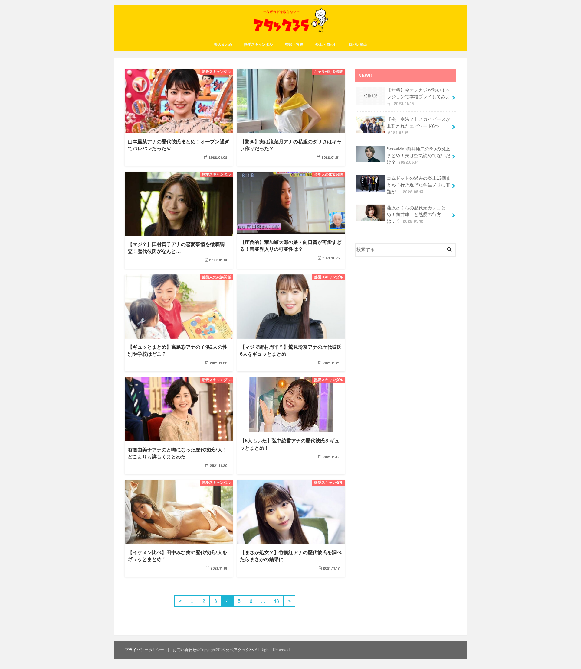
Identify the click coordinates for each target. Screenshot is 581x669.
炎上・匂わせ (326, 44)
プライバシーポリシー (144, 650)
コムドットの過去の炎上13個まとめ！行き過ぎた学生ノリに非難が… (419, 185)
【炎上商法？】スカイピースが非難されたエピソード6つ (418, 126)
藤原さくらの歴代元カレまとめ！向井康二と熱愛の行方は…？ (416, 214)
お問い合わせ (184, 650)
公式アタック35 (240, 650)
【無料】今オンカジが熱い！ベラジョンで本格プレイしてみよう (418, 97)
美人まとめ (223, 44)
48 (276, 601)
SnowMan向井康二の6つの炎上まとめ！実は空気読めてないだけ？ (418, 156)
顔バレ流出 (358, 44)
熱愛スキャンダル (258, 44)
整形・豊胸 (294, 44)
